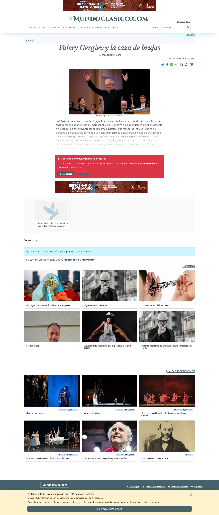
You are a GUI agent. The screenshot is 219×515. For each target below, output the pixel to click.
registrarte (88, 259)
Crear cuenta (83, 174)
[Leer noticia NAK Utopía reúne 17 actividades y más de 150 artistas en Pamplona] (52, 210)
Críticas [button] (43, 27)
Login (188, 22)
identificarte (71, 259)
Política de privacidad (155, 486)
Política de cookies (179, 486)
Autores (116, 27)
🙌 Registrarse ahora (109, 508)
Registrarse (181, 22)
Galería (98, 27)
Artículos (55, 27)
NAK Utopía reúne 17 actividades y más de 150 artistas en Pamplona (53, 224)
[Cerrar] (190, 495)
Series (64, 27)
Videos (107, 27)
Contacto (198, 486)
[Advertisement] (10, 71)
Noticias (73, 27)
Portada (33, 27)
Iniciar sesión (65, 174)
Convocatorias (86, 27)
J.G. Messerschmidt (109, 54)
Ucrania (29, 40)
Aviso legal (134, 486)
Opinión (190, 34)
